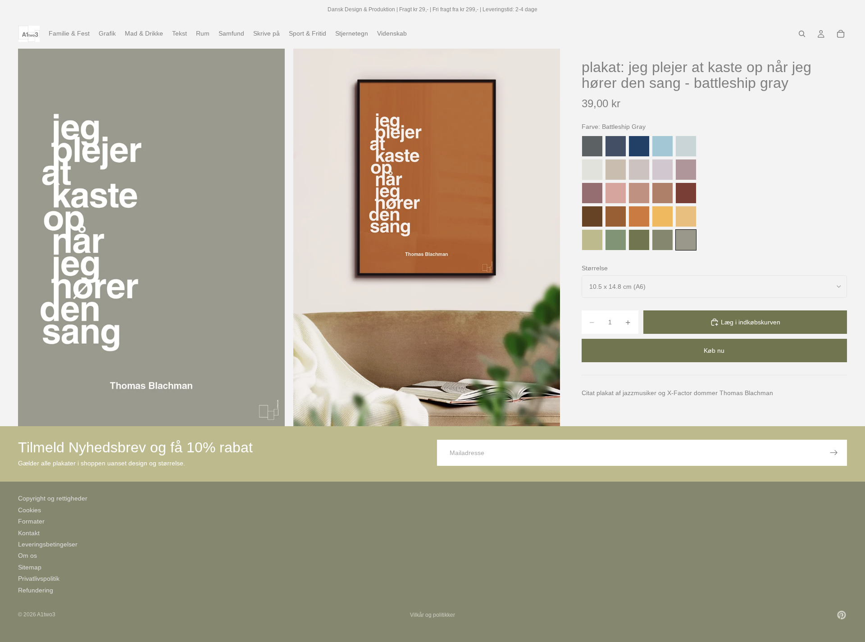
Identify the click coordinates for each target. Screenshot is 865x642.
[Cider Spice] (662, 193)
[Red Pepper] (686, 193)
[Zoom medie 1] (151, 237)
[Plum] (592, 193)
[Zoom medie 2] (426, 237)
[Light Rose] (686, 169)
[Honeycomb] (662, 216)
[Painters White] (592, 169)
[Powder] (639, 193)
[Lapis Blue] (639, 146)
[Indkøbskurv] (841, 34)
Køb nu (714, 350)
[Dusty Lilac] (662, 169)
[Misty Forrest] (662, 239)
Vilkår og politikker (432, 615)
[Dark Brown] (592, 216)
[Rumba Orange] (639, 216)
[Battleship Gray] (686, 239)
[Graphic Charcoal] (592, 146)
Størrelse (595, 268)
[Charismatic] (686, 216)
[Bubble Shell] (615, 193)
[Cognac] (615, 216)
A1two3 (46, 614)
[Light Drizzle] (686, 146)
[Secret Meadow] (639, 239)
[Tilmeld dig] (833, 452)
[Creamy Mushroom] (615, 169)
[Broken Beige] (639, 169)
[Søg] (802, 34)
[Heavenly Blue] (662, 146)
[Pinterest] (841, 615)
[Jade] (615, 239)
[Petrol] (615, 146)
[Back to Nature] (592, 239)
